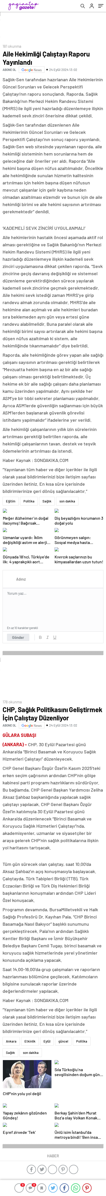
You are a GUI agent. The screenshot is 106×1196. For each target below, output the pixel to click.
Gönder (18, 637)
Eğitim (10, 501)
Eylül (46, 1041)
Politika (28, 501)
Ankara (11, 1041)
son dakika (67, 501)
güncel (63, 1041)
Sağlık (46, 501)
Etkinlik (30, 1041)
